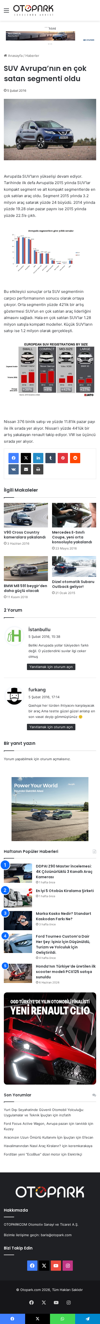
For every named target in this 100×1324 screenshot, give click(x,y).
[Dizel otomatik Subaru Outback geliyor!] (74, 566)
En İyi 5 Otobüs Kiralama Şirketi (65, 890)
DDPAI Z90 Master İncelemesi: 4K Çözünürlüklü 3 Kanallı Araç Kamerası (64, 872)
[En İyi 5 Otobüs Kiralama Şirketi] (18, 897)
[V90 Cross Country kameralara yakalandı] (26, 515)
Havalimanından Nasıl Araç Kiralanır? (32, 1146)
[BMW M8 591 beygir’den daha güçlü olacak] (26, 568)
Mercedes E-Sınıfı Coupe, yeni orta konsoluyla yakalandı (72, 537)
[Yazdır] (38, 469)
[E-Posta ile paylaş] (26, 469)
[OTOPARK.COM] (33, 10)
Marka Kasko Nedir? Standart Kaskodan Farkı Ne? (63, 916)
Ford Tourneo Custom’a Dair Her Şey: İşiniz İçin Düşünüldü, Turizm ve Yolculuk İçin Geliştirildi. (63, 944)
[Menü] (6, 12)
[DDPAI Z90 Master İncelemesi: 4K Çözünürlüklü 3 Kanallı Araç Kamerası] (18, 873)
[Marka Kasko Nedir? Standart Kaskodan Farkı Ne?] (18, 920)
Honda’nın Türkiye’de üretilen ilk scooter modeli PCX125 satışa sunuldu (66, 972)
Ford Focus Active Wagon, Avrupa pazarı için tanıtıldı (45, 1123)
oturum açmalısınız (55, 759)
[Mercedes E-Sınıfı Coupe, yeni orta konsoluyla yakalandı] (74, 515)
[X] (26, 458)
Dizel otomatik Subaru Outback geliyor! (73, 584)
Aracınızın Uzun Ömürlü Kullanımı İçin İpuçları (39, 1137)
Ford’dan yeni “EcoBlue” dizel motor (32, 1154)
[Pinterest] (63, 458)
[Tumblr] (50, 458)
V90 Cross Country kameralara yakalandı (25, 535)
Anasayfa (15, 56)
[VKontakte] (13, 469)
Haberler (32, 56)
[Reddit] (75, 458)
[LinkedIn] (38, 458)
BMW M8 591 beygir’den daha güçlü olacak (25, 588)
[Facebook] (13, 458)
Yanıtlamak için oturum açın (51, 667)
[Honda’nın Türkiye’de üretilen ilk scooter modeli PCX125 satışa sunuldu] (18, 973)
